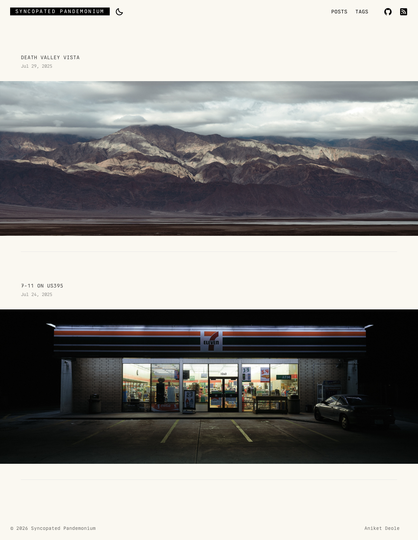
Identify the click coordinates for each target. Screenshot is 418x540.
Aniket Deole (382, 528)
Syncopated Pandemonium (59, 11)
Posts (339, 12)
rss (404, 12)
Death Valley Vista (209, 145)
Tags (361, 12)
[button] (119, 12)
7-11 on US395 (209, 374)
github (388, 12)
